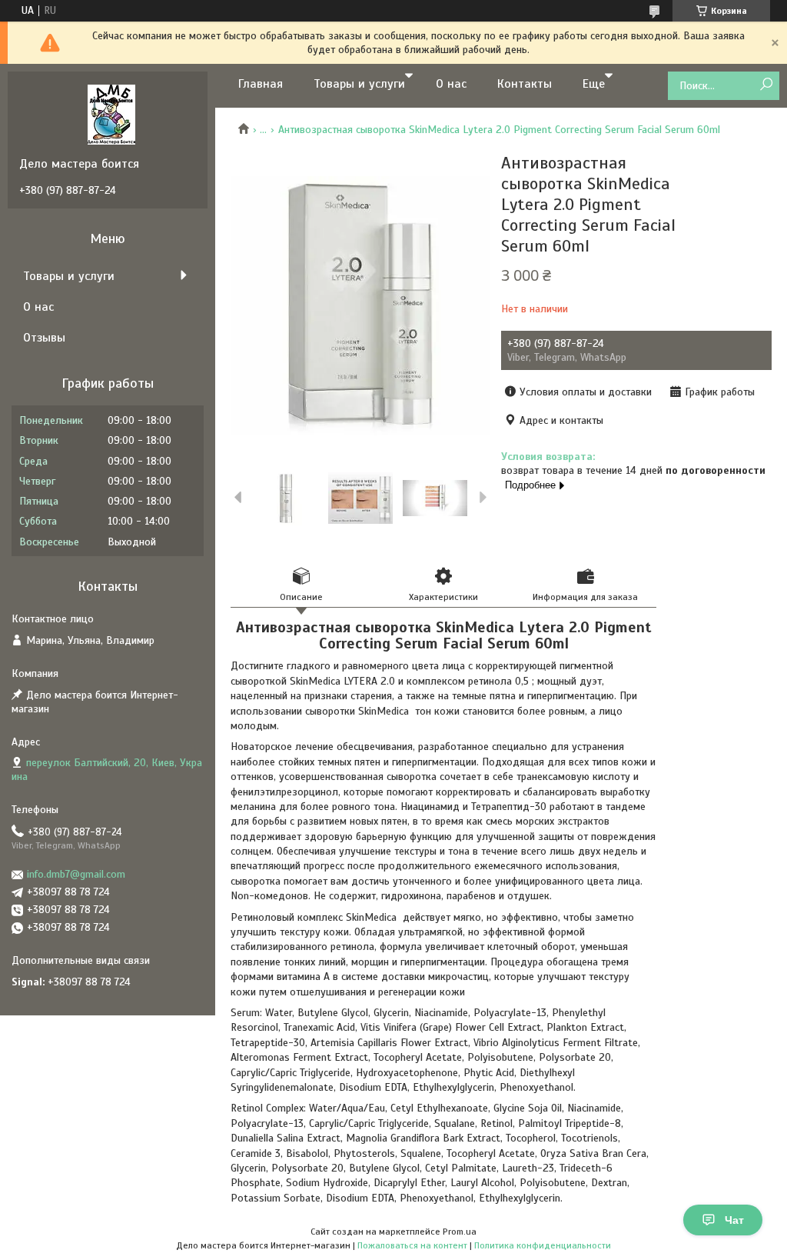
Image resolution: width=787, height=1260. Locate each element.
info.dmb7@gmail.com (76, 874)
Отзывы (44, 337)
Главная (260, 84)
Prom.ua (460, 1231)
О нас (451, 84)
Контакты (524, 84)
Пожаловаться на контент (412, 1245)
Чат (734, 1220)
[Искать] (765, 85)
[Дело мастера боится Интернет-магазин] (111, 114)
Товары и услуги (359, 84)
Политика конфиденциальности (542, 1245)
